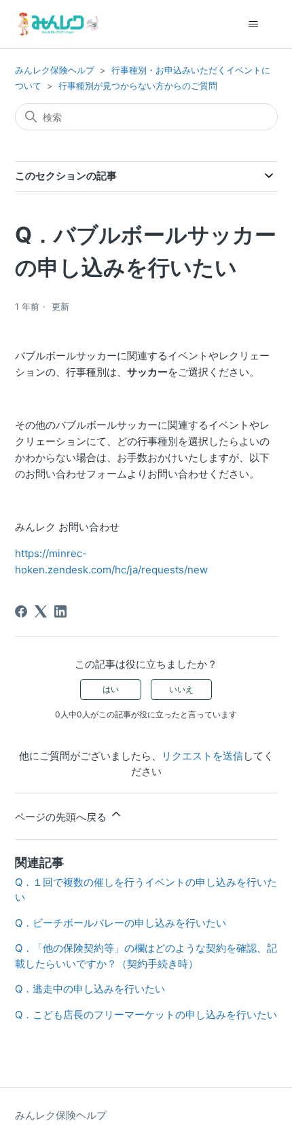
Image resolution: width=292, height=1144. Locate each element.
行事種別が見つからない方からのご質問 (137, 85)
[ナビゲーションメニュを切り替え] (254, 24)
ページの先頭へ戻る (62, 816)
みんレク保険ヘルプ (54, 70)
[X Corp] (41, 611)
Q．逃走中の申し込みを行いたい (90, 988)
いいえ (181, 689)
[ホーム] (57, 24)
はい (111, 689)
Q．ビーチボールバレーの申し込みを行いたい (120, 922)
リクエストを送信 (202, 755)
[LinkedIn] (60, 611)
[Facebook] (21, 611)
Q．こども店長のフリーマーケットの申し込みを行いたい (146, 1014)
